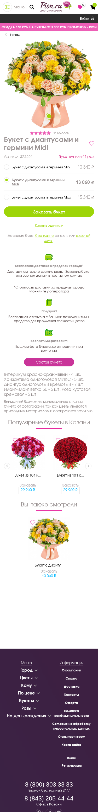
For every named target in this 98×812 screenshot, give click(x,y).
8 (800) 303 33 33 (49, 784)
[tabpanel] (49, 85)
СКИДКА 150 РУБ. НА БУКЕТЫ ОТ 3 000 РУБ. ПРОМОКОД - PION (49, 27)
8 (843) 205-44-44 (49, 798)
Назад (15, 35)
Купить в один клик (49, 225)
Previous (7, 466)
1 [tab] (49, 116)
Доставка (71, 686)
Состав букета (49, 362)
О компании (71, 670)
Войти (85, 18)
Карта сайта (71, 745)
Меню (19, 7)
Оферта (71, 703)
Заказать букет (49, 211)
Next (88, 466)
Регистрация (72, 765)
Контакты (71, 695)
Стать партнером (71, 737)
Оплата (71, 678)
